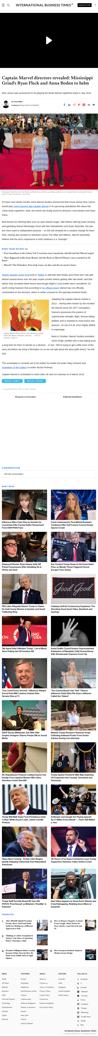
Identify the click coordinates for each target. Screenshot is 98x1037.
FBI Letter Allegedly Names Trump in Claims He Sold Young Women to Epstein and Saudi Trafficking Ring (23, 609)
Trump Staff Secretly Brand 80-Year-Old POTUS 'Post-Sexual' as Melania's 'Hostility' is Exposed (24, 904)
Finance (24, 995)
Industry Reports (27, 1023)
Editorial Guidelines (72, 397)
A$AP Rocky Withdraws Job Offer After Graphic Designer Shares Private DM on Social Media (24, 735)
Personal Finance (8, 999)
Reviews (5, 1019)
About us (43, 979)
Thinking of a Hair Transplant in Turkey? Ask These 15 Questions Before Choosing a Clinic (19, 938)
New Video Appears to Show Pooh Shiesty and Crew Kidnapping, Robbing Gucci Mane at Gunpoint (73, 904)
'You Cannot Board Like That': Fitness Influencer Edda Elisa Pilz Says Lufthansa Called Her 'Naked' (71, 693)
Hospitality (25, 983)
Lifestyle (5, 1011)
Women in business (28, 1007)
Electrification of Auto (29, 991)
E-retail (23, 979)
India (60, 983)
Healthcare (25, 987)
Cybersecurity (26, 999)
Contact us (44, 983)
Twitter (41, 275)
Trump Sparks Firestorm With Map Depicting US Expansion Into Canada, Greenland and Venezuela (72, 778)
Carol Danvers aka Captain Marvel (30, 206)
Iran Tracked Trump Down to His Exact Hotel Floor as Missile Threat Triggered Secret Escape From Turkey (72, 567)
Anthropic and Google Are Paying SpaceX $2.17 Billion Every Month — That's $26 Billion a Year (73, 820)
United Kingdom (64, 991)
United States (63, 995)
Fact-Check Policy (46, 1007)
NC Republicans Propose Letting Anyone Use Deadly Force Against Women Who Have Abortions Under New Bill (24, 778)
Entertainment (7, 1007)
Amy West (18, 101)
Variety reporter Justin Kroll (15, 275)
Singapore (62, 987)
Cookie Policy (45, 995)
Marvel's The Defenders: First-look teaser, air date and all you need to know (40, 265)
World (4, 979)
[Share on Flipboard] (79, 104)
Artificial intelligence (28, 1003)
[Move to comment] (93, 104)
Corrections (44, 999)
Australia (61, 979)
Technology (6, 1003)
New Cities (25, 1015)
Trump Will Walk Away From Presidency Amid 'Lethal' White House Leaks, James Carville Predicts (24, 820)
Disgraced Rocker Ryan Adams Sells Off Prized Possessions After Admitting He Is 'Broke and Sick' (21, 567)
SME (4, 995)
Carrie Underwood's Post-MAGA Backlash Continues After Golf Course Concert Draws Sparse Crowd (72, 525)
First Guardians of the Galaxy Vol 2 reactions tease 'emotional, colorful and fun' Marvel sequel (49, 253)
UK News (5, 983)
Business (5, 991)
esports (23, 1011)
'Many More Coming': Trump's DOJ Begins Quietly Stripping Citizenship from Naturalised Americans (24, 862)
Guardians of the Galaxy (14, 367)
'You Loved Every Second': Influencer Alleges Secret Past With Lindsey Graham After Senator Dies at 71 (24, 693)
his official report (50, 288)
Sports (4, 1015)
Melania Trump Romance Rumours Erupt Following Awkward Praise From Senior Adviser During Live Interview (70, 735)
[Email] (89, 104)
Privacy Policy (45, 991)
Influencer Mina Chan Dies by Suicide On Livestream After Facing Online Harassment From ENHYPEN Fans (23, 525)
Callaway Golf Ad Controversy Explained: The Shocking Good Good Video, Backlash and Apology (73, 609)
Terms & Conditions (47, 987)
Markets (5, 987)
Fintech (23, 1019)
